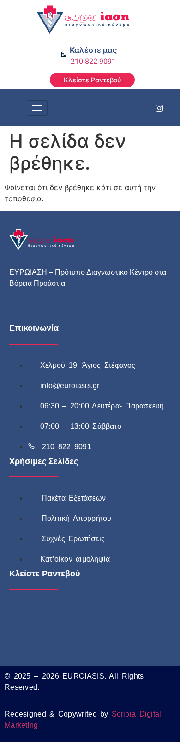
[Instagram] (159, 108)
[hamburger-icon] (37, 108)
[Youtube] (60, 314)
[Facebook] (138, 108)
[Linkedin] (81, 314)
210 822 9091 (93, 61)
